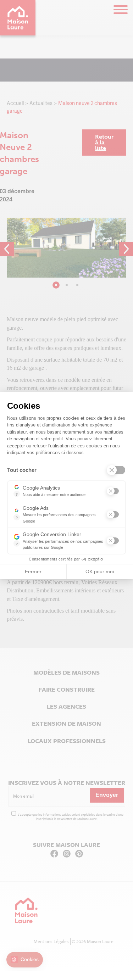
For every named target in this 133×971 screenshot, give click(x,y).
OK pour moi (99, 571)
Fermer (33, 571)
